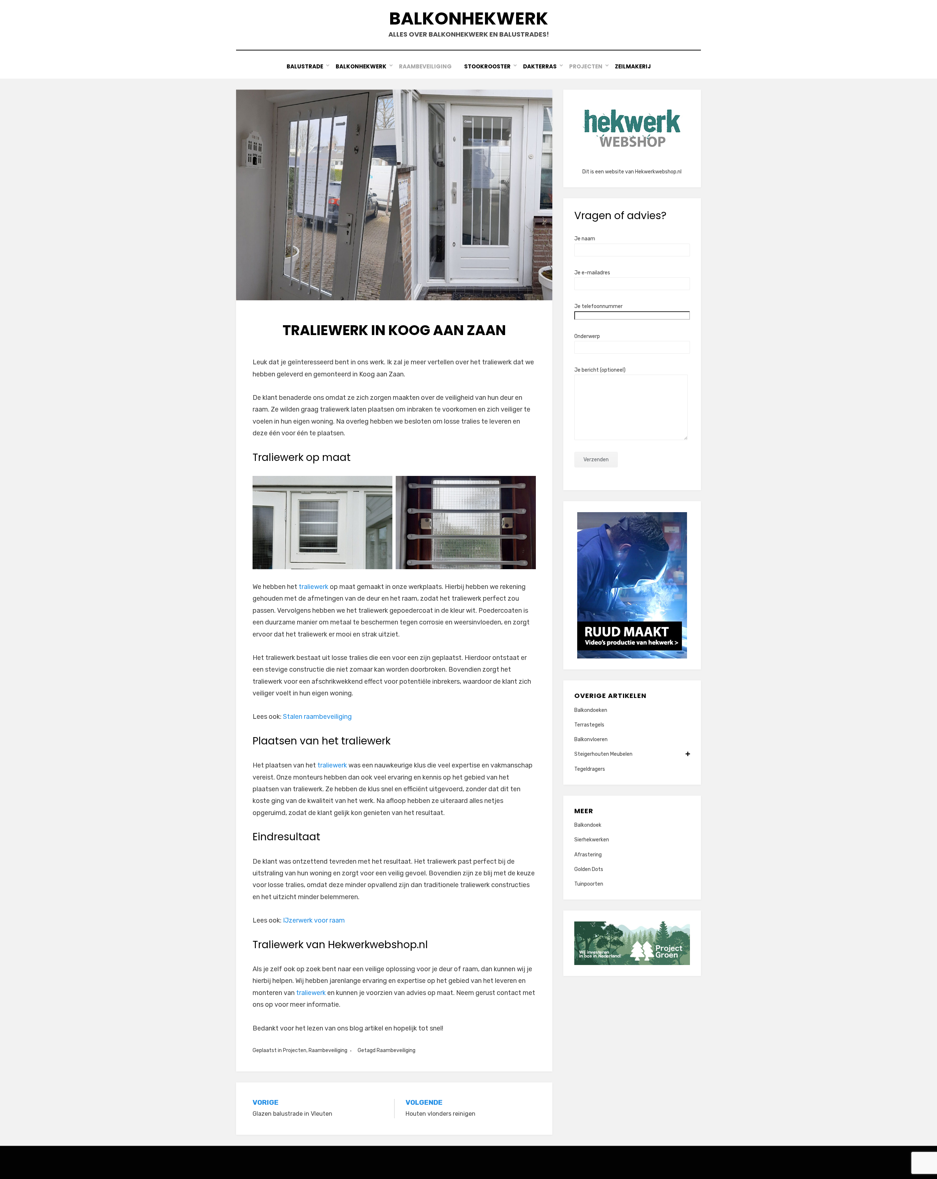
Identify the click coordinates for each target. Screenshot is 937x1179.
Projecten (585, 66)
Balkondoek (587, 825)
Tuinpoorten (588, 884)
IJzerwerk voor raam (314, 920)
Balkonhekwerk (468, 18)
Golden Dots (588, 869)
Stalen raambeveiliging (317, 717)
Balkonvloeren (591, 739)
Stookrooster (487, 66)
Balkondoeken (590, 710)
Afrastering (588, 855)
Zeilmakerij (633, 66)
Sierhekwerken (591, 840)
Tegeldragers (589, 769)
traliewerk (313, 587)
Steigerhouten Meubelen (603, 754)
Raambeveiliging (425, 66)
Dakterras (540, 66)
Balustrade (305, 66)
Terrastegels (589, 725)
